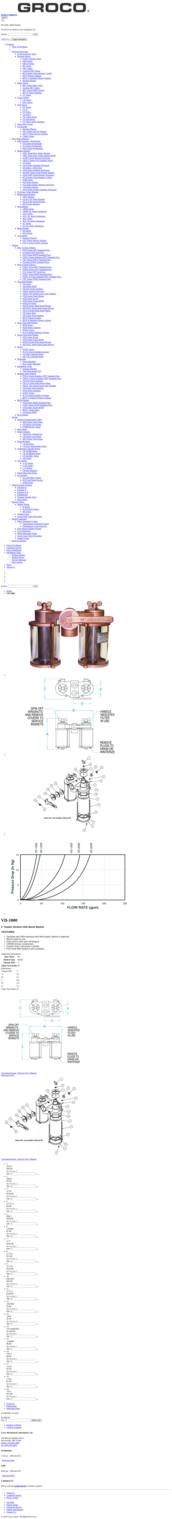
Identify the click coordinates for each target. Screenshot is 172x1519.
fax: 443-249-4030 (9, 1445)
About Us (10, 1493)
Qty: (8, 1173)
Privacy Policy (12, 1498)
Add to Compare (14, 1427)
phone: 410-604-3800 (10, 1443)
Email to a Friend (13, 1425)
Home (9, 591)
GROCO (6, 39)
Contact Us (11, 1512)
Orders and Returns (14, 1510)
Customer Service (14, 1495)
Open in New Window (27, 1073)
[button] (13, 552)
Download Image (9, 1073)
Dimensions (11, 1406)
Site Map (10, 1502)
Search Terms (12, 1505)
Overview (10, 1403)
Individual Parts (13, 1408)
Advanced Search (14, 1507)
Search (4, 34)
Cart (4, 17)
